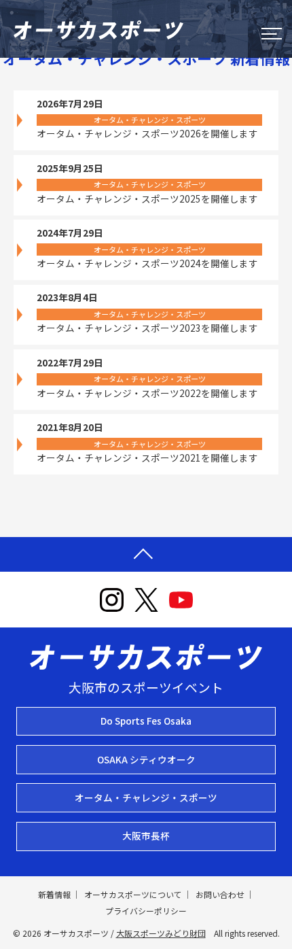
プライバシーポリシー (146, 910)
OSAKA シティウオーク (146, 759)
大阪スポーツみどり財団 (161, 933)
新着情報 (54, 894)
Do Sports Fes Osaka (146, 720)
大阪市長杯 (146, 835)
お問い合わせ (220, 894)
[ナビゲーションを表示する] (271, 34)
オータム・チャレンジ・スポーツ (146, 797)
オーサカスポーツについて (133, 894)
